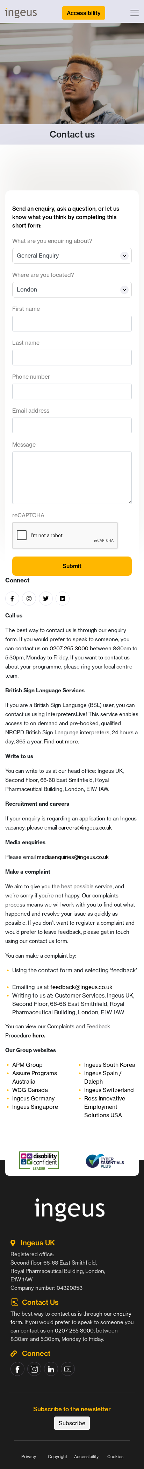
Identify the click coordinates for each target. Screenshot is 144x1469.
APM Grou (25, 1064)
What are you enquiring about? (52, 240)
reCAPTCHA (28, 515)
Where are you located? (43, 274)
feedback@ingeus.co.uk (83, 987)
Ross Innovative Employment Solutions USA (104, 1107)
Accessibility (86, 1456)
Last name (25, 342)
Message (24, 444)
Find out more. (61, 741)
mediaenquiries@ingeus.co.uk (73, 857)
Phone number (31, 376)
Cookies (115, 1456)
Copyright (57, 1456)
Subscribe (72, 1423)
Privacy (28, 1456)
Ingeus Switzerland (109, 1089)
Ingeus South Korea (109, 1064)
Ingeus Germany (33, 1098)
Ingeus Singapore (35, 1106)
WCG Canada (30, 1089)
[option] (72, 1177)
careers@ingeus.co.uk (85, 827)
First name (26, 308)
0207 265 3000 (69, 648)
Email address (30, 410)
